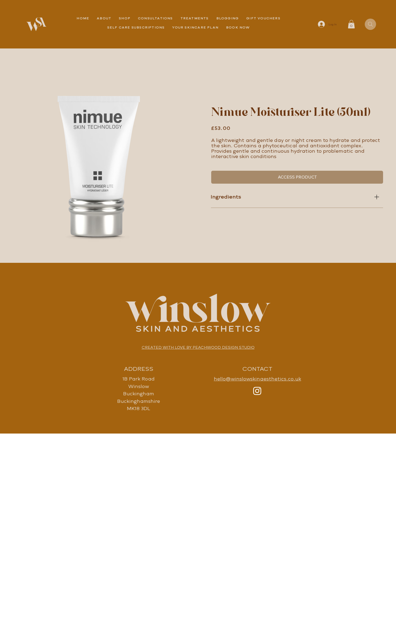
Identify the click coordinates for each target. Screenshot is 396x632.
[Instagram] (257, 390)
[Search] (370, 24)
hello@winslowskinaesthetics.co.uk (257, 379)
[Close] (376, 196)
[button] (194, 18)
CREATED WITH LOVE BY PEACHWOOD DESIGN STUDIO (198, 347)
